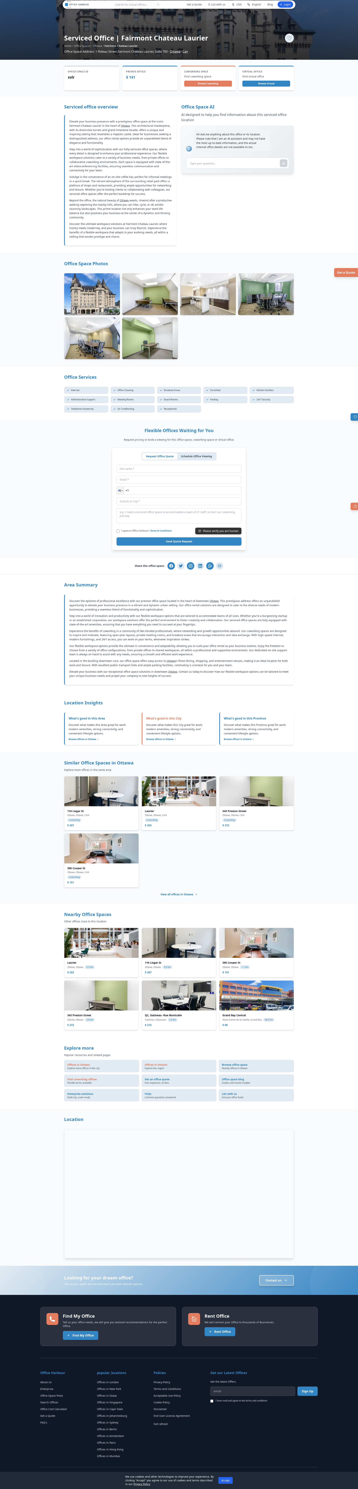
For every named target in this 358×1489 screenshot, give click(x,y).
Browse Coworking (208, 83)
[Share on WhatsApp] (210, 566)
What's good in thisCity (163, 718)
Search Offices (49, 1402)
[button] (120, 490)
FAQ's (43, 1422)
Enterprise (46, 1389)
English (256, 4)
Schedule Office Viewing (196, 456)
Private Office (136, 71)
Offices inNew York (109, 1389)
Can (185, 51)
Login (287, 4)
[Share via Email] (219, 566)
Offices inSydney (107, 1422)
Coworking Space (196, 71)
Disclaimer (160, 1409)
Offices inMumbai (108, 1456)
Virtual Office (252, 71)
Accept (225, 1480)
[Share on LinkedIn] (200, 566)
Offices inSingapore (109, 1402)
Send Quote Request (179, 541)
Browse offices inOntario (238, 739)
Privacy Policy (162, 1382)
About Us (46, 1382)
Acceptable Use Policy (167, 1395)
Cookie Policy (162, 1402)
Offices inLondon (108, 1382)
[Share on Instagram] (190, 566)
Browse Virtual (266, 83)
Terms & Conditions (161, 530)
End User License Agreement (172, 1416)
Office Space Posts (51, 1395)
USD (239, 4)
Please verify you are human (220, 531)
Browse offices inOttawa (82, 739)
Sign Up (307, 1391)
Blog (270, 4)
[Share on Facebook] (171, 566)
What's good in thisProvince (245, 718)
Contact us (274, 1280)
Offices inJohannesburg (112, 1416)
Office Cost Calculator (53, 1409)
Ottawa (97, 46)
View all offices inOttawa (177, 894)
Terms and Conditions (167, 1389)
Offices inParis (106, 1442)
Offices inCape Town (110, 1409)
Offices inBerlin (107, 1429)
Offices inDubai (107, 1395)
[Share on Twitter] (181, 566)
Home (67, 46)
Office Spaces (82, 46)
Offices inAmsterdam (110, 1436)
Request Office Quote (160, 456)
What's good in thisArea (87, 718)
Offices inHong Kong (110, 1449)
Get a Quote (346, 272)
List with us (218, 4)
